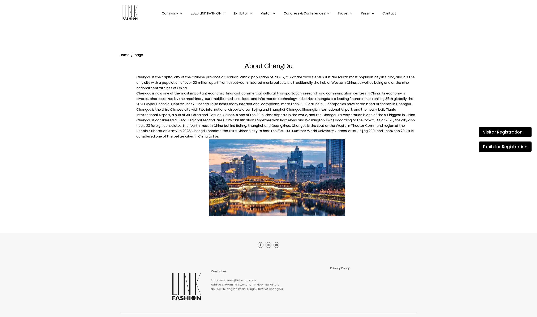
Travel (343, 13)
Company (170, 13)
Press (365, 13)
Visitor (266, 13)
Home (124, 54)
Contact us (218, 271)
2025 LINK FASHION (206, 13)
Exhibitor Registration (505, 147)
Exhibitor (241, 13)
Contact (389, 13)
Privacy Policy (340, 268)
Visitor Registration (503, 132)
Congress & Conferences (304, 13)
